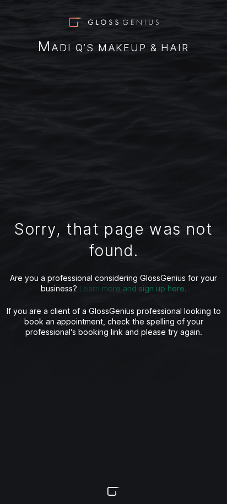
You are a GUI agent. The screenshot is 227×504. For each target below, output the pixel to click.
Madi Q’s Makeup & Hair (113, 47)
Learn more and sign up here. (133, 288)
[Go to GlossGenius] (113, 491)
